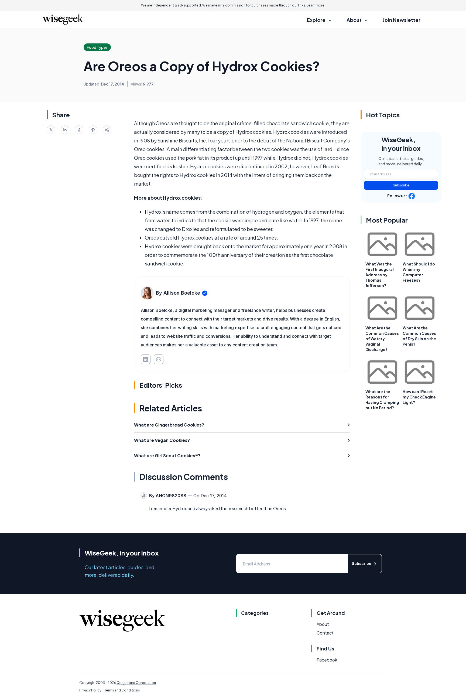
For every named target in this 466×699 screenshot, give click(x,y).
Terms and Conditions (122, 690)
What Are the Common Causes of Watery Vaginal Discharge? (382, 338)
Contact (325, 633)
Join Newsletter (401, 20)
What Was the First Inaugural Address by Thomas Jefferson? (379, 274)
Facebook (327, 660)
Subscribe (401, 185)
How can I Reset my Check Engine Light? (419, 397)
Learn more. (316, 5)
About (323, 624)
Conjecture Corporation (136, 683)
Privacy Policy (90, 690)
